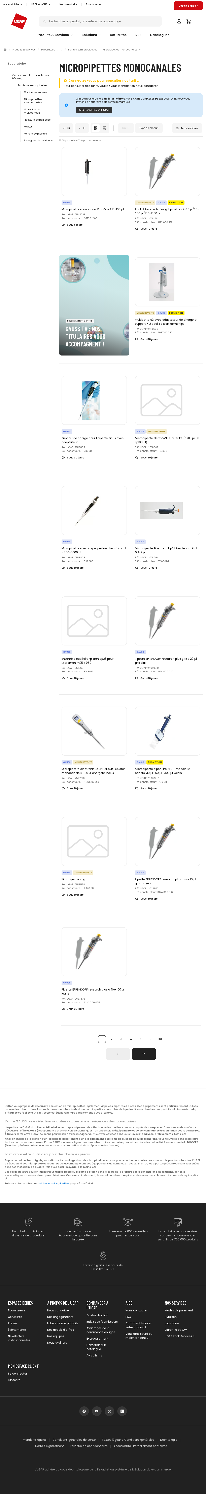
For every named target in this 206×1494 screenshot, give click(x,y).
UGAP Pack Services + (180, 1336)
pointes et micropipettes (53, 1183)
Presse (12, 1323)
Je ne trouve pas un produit (94, 109)
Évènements (17, 1330)
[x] (109, 1411)
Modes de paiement (179, 1310)
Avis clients (94, 1355)
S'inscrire (14, 1380)
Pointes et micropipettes (82, 49)
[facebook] (84, 1411)
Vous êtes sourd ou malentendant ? (139, 1336)
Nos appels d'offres (60, 1330)
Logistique (172, 1323)
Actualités (15, 1317)
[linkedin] (122, 1411)
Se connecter (17, 1374)
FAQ (128, 1317)
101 (160, 1039)
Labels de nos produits (62, 1323)
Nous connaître (58, 1310)
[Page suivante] (144, 1054)
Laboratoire (48, 49)
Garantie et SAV (176, 1330)
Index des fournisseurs (102, 1322)
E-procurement (97, 1339)
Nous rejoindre (57, 1343)
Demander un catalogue (96, 1347)
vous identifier (121, 86)
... (150, 1039)
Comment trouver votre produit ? (138, 1325)
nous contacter (147, 86)
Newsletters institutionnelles (19, 1338)
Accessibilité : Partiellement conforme (140, 1446)
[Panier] (189, 21)
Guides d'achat (97, 1315)
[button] (13, 4)
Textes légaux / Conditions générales (128, 1440)
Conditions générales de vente (74, 1440)
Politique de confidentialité (89, 1446)
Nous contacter (136, 1310)
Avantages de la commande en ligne (101, 1330)
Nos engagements (60, 1317)
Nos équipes (55, 1336)
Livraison (171, 1317)
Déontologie (168, 1440)
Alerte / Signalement (49, 1446)
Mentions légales (34, 1440)
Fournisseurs (93, 4)
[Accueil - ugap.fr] (19, 21)
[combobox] (66, 128)
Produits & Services (24, 49)
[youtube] (97, 1411)
